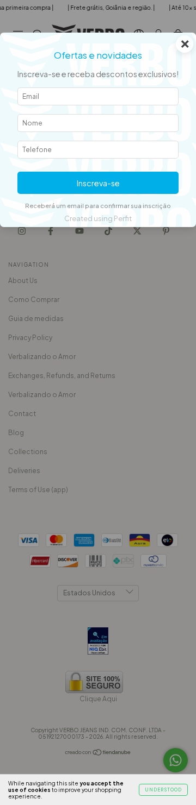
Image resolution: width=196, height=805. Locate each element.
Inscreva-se (98, 183)
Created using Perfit (98, 218)
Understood (163, 790)
